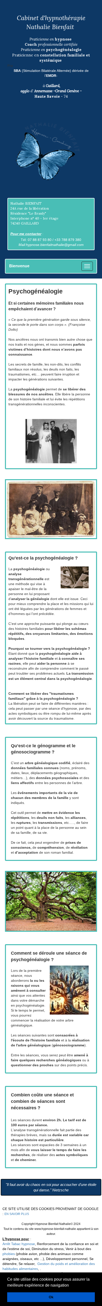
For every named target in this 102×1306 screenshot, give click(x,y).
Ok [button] (51, 1297)
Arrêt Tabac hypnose (18, 1244)
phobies (8, 1254)
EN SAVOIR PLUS (16, 1214)
